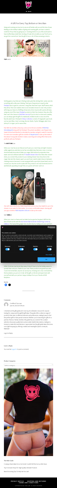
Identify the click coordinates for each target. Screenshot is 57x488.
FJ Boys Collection (27, 119)
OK (46, 259)
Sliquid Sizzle (34, 134)
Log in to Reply (8, 333)
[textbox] (28, 365)
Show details (49, 254)
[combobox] (28, 365)
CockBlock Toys (14, 303)
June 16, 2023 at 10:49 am (17, 305)
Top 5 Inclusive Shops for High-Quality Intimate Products (20, 468)
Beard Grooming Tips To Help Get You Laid (16, 471)
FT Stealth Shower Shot (31, 154)
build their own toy (24, 114)
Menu (29, 11)
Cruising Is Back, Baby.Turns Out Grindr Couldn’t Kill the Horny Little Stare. (25, 464)
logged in (14, 349)
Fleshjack (6, 105)
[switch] (21, 249)
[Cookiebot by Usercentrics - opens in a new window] (48, 227)
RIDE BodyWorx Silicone (22, 210)
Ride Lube (28, 5)
